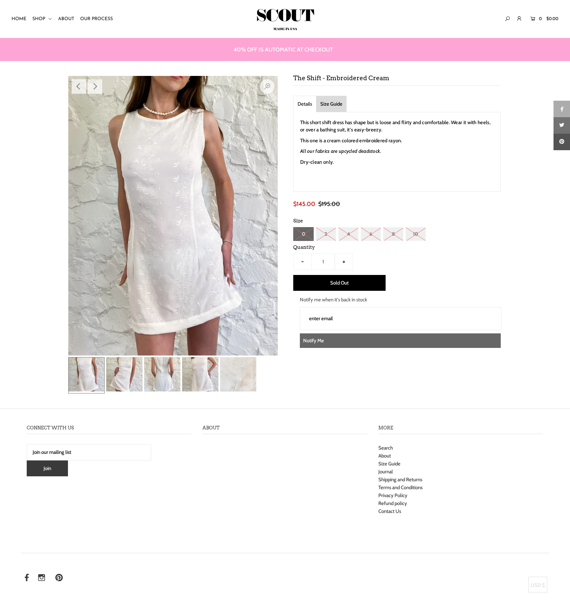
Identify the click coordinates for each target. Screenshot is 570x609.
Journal (385, 472)
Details (305, 104)
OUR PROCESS (96, 19)
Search (385, 448)
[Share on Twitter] (562, 125)
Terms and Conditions (400, 488)
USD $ (538, 585)
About (384, 456)
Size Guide (331, 104)
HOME (19, 19)
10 (415, 234)
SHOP (39, 19)
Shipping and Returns (400, 480)
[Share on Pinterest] (562, 142)
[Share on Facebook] (562, 109)
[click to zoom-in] (267, 86)
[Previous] (79, 86)
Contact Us (389, 511)
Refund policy (392, 503)
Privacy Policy (392, 495)
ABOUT (66, 19)
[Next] (95, 86)
